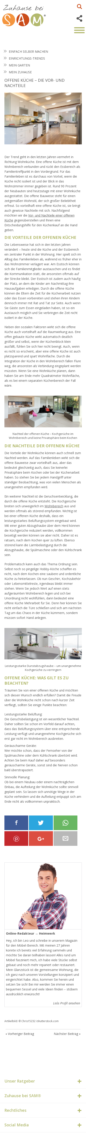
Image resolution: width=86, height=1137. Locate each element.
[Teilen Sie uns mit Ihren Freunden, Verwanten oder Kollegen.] (66, 838)
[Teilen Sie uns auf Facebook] (16, 822)
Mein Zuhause (20, 72)
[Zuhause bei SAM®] (28, 14)
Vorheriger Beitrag (21, 1034)
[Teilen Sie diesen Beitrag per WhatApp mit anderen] (66, 822)
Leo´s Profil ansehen (66, 1003)
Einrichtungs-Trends (27, 58)
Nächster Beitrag (66, 1034)
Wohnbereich (54, 506)
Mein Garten (19, 65)
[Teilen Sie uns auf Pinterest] (16, 838)
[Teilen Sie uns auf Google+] (41, 838)
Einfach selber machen (28, 51)
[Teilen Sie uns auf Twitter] (41, 822)
